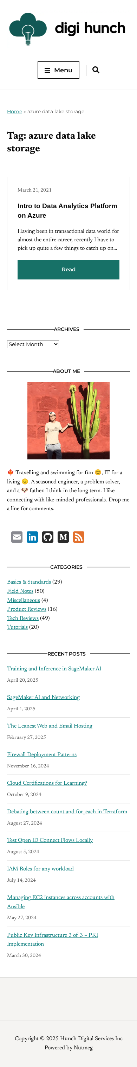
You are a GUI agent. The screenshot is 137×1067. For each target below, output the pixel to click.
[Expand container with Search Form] (95, 70)
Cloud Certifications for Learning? (47, 783)
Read (69, 269)
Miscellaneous (23, 600)
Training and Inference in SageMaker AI (54, 669)
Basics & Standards (29, 582)
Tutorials (17, 627)
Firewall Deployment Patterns (42, 755)
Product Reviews (26, 609)
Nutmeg (83, 1048)
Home (14, 111)
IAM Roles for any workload (40, 869)
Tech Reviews (23, 618)
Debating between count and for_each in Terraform (67, 812)
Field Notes (20, 591)
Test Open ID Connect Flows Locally (50, 840)
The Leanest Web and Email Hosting (49, 726)
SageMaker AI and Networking (43, 697)
